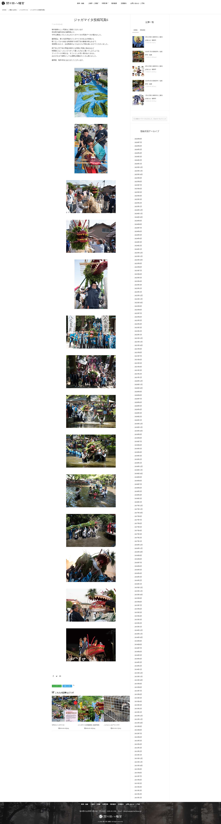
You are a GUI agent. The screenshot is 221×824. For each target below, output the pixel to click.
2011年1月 (138, 798)
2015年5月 (138, 612)
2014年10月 (139, 637)
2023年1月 (138, 292)
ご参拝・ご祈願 (93, 3)
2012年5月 (138, 741)
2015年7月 (138, 605)
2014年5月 (138, 655)
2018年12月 (139, 466)
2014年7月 (138, 648)
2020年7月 (138, 399)
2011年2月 (138, 794)
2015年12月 (139, 588)
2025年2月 (138, 203)
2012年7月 (138, 734)
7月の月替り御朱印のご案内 (154, 95)
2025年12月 (139, 167)
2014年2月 (138, 666)
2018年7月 (138, 484)
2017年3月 (138, 534)
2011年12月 (138, 758)
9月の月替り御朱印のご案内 (154, 37)
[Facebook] (53, 676)
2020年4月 (138, 409)
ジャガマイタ (56, 686)
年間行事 (104, 3)
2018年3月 (138, 498)
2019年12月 (139, 424)
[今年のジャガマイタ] (65, 709)
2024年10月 (139, 217)
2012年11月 (138, 719)
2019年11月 (138, 427)
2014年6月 (138, 652)
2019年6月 (138, 445)
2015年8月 (138, 602)
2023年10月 (139, 260)
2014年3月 (138, 662)
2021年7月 (138, 356)
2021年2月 (138, 374)
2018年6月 (138, 488)
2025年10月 (139, 174)
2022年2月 (138, 331)
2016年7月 (138, 563)
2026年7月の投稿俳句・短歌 (153, 51)
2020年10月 (139, 388)
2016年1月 (138, 584)
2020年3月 (138, 413)
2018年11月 (138, 470)
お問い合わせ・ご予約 (137, 3)
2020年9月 (138, 392)
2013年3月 (138, 705)
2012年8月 (138, 730)
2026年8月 (138, 139)
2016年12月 (139, 545)
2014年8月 (138, 644)
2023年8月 (138, 267)
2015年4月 (138, 616)
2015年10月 (139, 595)
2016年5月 (138, 570)
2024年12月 (139, 210)
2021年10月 (139, 345)
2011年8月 (138, 773)
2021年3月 (138, 370)
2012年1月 (138, 755)
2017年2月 (138, 538)
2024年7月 (138, 228)
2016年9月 (138, 555)
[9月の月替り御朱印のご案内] (138, 42)
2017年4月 (138, 531)
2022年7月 (138, 313)
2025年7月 (138, 185)
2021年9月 (138, 349)
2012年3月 (138, 748)
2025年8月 (138, 182)
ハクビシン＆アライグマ (111, 725)
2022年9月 (138, 306)
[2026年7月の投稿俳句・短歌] (138, 56)
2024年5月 (138, 235)
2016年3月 (138, 577)
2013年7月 (138, 691)
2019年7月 (138, 441)
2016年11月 (138, 548)
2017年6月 (138, 523)
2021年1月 (138, 377)
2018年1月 (138, 502)
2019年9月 (138, 434)
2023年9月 (138, 263)
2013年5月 (138, 698)
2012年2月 (138, 751)
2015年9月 (138, 598)
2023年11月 (138, 256)
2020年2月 (138, 417)
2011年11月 (138, 762)
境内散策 (114, 3)
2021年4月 (138, 367)
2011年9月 (138, 769)
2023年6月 (138, 274)
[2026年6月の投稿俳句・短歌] (138, 85)
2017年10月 (139, 513)
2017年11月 (138, 509)
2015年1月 (138, 627)
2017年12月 (139, 506)
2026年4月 (138, 153)
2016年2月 (138, 580)
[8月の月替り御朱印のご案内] (138, 71)
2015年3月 (138, 620)
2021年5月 (138, 363)
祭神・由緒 (80, 3)
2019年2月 (138, 459)
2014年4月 (138, 659)
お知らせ (148, 40)
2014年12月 (139, 630)
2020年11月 (138, 385)
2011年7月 (138, 776)
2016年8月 (138, 559)
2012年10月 (139, 723)
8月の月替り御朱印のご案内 (154, 66)
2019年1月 (138, 463)
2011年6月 (138, 780)
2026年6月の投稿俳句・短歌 (153, 81)
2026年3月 (138, 157)
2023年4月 (138, 281)
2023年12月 (139, 253)
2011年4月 (138, 787)
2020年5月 (138, 406)
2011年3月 (138, 790)
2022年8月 (138, 310)
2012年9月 (138, 726)
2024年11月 (138, 214)
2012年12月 (139, 716)
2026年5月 (138, 149)
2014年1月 (138, 669)
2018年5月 (138, 491)
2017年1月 (138, 541)
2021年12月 (139, 338)
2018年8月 (138, 481)
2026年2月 (138, 160)
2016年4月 (138, 573)
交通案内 (123, 3)
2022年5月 (138, 320)
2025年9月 (138, 178)
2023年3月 (138, 285)
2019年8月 (138, 438)
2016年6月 (138, 566)
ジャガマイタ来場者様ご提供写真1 (88, 725)
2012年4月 (138, 744)
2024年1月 (138, 249)
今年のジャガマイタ (58, 725)
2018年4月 (138, 495)
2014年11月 (138, 634)
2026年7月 (138, 142)
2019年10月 (139, 431)
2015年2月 (138, 623)
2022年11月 (138, 299)
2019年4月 (138, 452)
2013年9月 (138, 684)
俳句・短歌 (148, 55)
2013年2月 (138, 709)
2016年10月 (139, 552)
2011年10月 (138, 766)
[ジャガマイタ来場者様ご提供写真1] (91, 709)
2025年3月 (138, 199)
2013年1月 (138, 712)
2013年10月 (139, 680)
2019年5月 (138, 449)
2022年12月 (139, 295)
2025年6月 (138, 189)
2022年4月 (138, 324)
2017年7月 (138, 520)
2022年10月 (139, 303)
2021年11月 (138, 342)
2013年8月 (138, 687)
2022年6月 (138, 317)
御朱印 (154, 40)
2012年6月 (138, 737)
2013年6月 (138, 694)
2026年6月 (138, 146)
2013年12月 (139, 673)
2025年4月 (138, 196)
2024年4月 (138, 239)
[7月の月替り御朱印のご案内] (138, 100)
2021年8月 (138, 352)
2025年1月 (138, 206)
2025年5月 (138, 192)
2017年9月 (138, 516)
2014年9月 (138, 641)
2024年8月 (138, 224)
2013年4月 (138, 701)
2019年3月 (138, 456)
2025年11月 (138, 171)
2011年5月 (138, 783)
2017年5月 (138, 527)
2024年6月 (138, 231)
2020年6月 (138, 402)
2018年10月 (139, 474)
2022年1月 (138, 335)
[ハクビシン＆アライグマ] (117, 709)
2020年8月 (138, 395)
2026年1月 (138, 164)
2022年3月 (138, 328)
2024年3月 (138, 242)
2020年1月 (138, 420)
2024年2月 (138, 246)
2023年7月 (138, 271)
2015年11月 (138, 591)
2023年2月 (138, 288)
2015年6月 (138, 609)
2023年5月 (138, 278)
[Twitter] (56, 676)
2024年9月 (138, 221)
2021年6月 (138, 360)
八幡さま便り (67, 686)
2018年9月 (138, 477)
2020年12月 (139, 381)
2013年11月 (138, 677)
